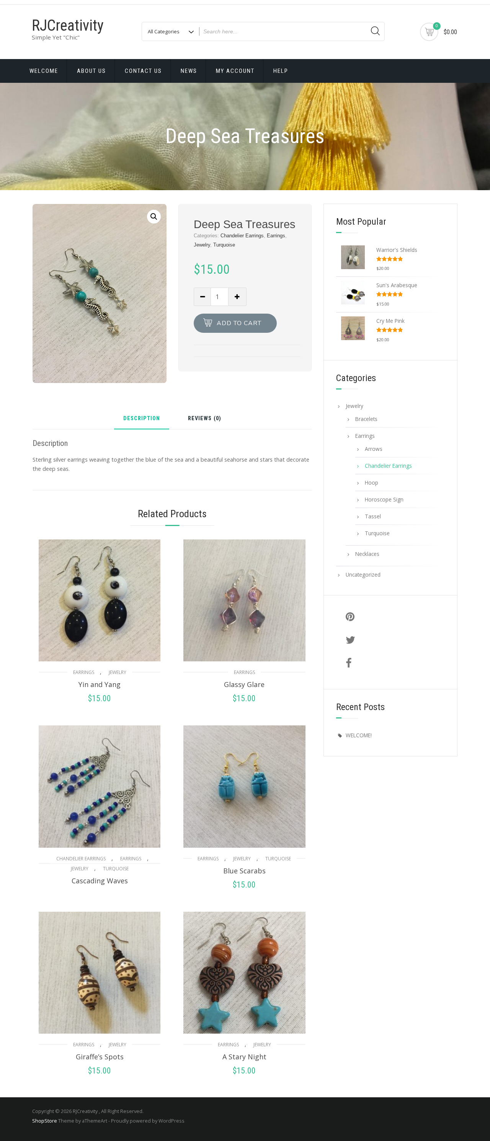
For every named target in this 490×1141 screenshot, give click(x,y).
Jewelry (202, 245)
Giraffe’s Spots (100, 1056)
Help (280, 70)
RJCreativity (68, 25)
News (189, 70)
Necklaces (367, 553)
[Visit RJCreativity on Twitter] (393, 640)
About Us (91, 70)
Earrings (276, 235)
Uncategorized (363, 574)
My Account (235, 70)
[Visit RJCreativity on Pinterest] (393, 617)
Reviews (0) (204, 419)
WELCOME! (359, 735)
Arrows (373, 448)
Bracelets (366, 419)
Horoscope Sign (384, 499)
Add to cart (239, 323)
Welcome (43, 70)
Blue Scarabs (244, 870)
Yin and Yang (99, 684)
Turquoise (224, 245)
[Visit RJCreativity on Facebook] (393, 663)
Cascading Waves (100, 880)
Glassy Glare (244, 684)
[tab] (141, 421)
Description (141, 419)
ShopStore (44, 1120)
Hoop (371, 482)
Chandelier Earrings (242, 235)
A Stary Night (244, 1056)
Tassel (373, 516)
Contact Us (143, 70)
